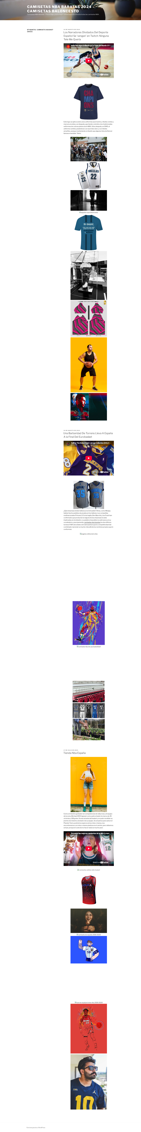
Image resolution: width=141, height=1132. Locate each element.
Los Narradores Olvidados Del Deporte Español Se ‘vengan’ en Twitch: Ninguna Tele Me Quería (86, 36)
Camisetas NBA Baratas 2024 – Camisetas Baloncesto (61, 9)
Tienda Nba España (74, 752)
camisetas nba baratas (92, 522)
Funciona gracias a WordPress (36, 1127)
